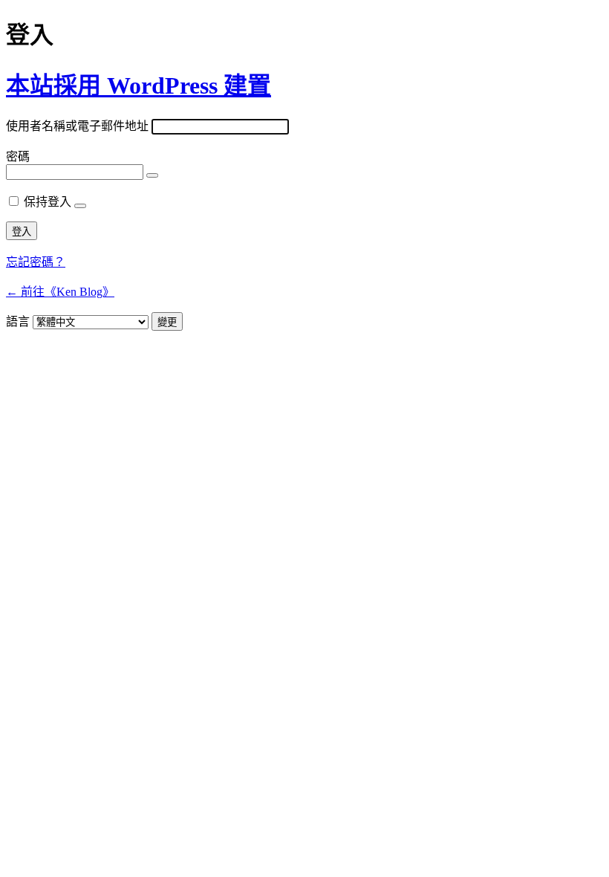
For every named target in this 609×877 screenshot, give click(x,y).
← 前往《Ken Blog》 (60, 291)
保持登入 (47, 201)
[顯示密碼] (152, 175)
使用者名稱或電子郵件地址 (77, 126)
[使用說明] (80, 206)
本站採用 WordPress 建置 (138, 85)
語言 (18, 321)
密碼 (18, 156)
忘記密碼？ (35, 262)
